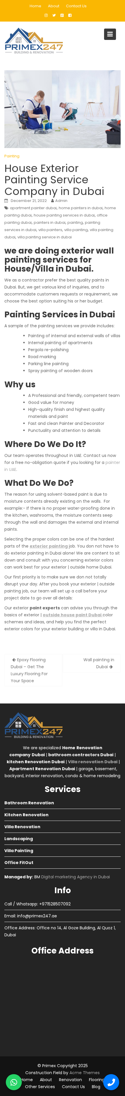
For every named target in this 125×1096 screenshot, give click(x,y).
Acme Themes (84, 1073)
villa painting (76, 230)
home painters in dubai (81, 208)
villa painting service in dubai (44, 237)
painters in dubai (49, 222)
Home (35, 6)
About (53, 6)
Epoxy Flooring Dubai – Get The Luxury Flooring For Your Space (29, 670)
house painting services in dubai (64, 215)
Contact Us (76, 6)
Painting (11, 156)
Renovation (70, 1080)
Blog (96, 1087)
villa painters (50, 230)
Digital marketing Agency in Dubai (75, 877)
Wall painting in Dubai (98, 663)
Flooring (97, 1080)
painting (75, 222)
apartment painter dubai (33, 208)
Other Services (40, 1087)
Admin (61, 200)
